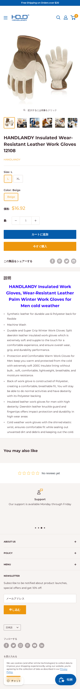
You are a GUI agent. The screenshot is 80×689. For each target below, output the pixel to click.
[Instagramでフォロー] (20, 645)
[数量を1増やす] (35, 220)
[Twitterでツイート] (66, 261)
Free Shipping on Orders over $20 (40, 2)
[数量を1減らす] (16, 220)
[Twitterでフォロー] (13, 645)
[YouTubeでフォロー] (34, 645)
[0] (73, 17)
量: (5, 220)
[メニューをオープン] (5, 17)
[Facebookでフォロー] (6, 645)
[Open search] (58, 18)
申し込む (14, 609)
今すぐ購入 (40, 246)
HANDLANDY (12, 159)
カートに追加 (40, 234)
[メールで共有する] (73, 261)
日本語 (9, 627)
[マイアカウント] (66, 18)
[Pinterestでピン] (59, 261)
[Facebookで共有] (52, 261)
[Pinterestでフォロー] (27, 645)
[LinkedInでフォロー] (41, 645)
